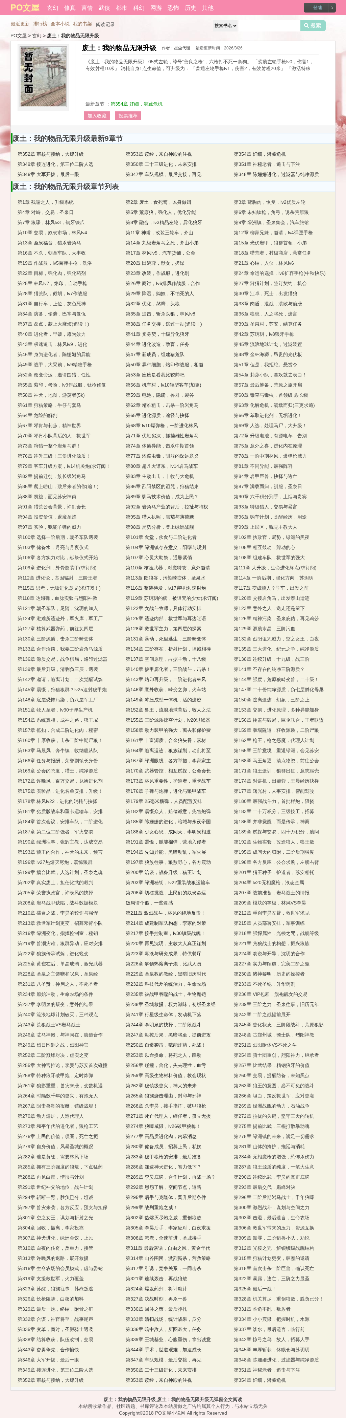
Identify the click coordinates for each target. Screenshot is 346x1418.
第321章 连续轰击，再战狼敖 (156, 1278)
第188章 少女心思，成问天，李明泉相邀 (168, 831)
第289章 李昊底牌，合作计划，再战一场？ (171, 1177)
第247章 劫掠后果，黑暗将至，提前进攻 (168, 1035)
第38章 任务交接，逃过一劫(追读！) (164, 324)
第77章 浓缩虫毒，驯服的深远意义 (162, 456)
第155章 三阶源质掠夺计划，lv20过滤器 (168, 720)
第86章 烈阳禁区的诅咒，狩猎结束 (162, 486)
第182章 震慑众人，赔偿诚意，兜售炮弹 (168, 811)
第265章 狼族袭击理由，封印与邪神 (163, 1095)
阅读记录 (105, 24)
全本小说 (60, 23)
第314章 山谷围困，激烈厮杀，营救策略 (168, 1258)
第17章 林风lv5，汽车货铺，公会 (160, 253)
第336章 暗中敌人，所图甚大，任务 (163, 1329)
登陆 (317, 7)
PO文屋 (18, 35)
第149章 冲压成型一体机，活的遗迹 (163, 699)
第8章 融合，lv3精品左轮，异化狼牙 (164, 222)
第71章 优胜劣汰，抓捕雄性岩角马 (162, 435)
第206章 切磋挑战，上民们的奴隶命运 (166, 892)
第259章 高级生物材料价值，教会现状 (166, 1075)
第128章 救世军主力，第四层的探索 (163, 628)
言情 (87, 7)
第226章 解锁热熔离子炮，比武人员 (163, 963)
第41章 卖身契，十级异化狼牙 (157, 334)
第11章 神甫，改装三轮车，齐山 (159, 232)
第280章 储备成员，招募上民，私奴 (163, 1146)
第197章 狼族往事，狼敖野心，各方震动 (168, 862)
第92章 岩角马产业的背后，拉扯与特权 (167, 506)
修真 (70, 7)
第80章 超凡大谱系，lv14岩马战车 (162, 466)
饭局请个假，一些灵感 (149, 903)
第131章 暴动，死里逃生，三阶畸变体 (166, 638)
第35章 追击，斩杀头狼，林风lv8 (160, 314)
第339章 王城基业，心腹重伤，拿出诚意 (168, 1339)
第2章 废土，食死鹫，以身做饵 (158, 202)
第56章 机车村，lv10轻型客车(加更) (163, 385)
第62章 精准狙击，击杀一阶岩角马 (162, 405)
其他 (208, 7)
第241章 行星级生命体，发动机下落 (163, 1014)
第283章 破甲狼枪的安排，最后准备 (163, 1156)
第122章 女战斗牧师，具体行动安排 (163, 608)
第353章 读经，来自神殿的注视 (159, 154)
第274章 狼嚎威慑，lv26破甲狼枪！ (163, 1126)
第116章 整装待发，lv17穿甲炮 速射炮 (166, 588)
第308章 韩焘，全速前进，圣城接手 (163, 1238)
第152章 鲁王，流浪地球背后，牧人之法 (168, 710)
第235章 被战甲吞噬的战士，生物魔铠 (166, 994)
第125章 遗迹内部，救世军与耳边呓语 (166, 618)
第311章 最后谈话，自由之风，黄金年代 (168, 1248)
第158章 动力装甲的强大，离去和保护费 (168, 730)
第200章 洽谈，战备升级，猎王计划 (163, 872)
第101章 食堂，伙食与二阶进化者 (161, 537)
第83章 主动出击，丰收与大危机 (160, 476)
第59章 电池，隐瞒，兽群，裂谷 (160, 395)
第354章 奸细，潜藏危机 (136, 104)
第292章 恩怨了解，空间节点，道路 (163, 1187)
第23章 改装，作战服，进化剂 (157, 273)
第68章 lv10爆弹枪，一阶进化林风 (162, 425)
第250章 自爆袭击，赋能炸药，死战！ (166, 1045)
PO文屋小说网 (170, 1413)
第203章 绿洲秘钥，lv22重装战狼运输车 (168, 882)
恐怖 (173, 7)
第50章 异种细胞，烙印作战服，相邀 (164, 364)
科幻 (139, 7)
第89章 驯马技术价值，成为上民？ (162, 496)
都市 (121, 7)
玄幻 (52, 7)
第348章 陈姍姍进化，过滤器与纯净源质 (276, 174)
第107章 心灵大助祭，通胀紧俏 (159, 557)
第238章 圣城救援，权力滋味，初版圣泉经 (171, 1004)
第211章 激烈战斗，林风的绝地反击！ (165, 913)
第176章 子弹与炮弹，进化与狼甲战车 (166, 791)
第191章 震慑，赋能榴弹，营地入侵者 (166, 842)
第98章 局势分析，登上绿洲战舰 (160, 527)
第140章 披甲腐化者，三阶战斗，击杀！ (168, 669)
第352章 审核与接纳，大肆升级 (51, 154)
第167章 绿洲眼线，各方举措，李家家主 (168, 760)
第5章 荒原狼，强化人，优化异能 (161, 212)
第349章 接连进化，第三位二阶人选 (55, 164)
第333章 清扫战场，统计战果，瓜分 (163, 1319)
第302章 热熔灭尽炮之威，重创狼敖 (163, 1217)
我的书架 (82, 23)
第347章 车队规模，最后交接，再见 (163, 174)
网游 (156, 7)
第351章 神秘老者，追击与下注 (267, 164)
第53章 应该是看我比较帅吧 (155, 374)
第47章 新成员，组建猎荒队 (155, 354)
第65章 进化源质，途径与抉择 (157, 415)
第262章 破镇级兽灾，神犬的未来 (161, 1085)
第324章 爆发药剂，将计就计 (156, 1288)
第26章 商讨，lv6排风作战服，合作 (163, 283)
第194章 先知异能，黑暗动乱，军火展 (166, 852)
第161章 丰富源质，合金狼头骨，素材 (166, 740)
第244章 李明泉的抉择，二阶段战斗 (163, 1024)
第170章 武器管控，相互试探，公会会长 (168, 770)
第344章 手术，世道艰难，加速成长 (163, 1349)
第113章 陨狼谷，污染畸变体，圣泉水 (165, 578)
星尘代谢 (182, 48)
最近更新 (20, 23)
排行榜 (40, 23)
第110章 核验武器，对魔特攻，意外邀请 (168, 567)
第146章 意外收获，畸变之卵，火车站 (166, 689)
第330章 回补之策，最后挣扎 (156, 1309)
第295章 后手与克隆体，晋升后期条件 (166, 1197)
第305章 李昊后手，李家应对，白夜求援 (168, 1227)
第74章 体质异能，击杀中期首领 (160, 446)
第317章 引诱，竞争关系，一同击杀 (163, 1268)
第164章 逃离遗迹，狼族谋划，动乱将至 (168, 750)
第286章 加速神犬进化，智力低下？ (163, 1167)
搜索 (313, 25)
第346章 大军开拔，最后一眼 (48, 174)
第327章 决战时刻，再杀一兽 (156, 1299)
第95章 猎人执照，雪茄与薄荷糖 (160, 517)
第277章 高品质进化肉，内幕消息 (161, 1136)
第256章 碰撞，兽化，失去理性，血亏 (166, 1065)
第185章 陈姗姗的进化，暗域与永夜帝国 (168, 821)
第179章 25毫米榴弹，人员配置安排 (164, 801)
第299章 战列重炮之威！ (152, 1207)
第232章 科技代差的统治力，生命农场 (166, 984)
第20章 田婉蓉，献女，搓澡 (155, 263)
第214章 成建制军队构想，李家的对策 (166, 923)
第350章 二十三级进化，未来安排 (161, 164)
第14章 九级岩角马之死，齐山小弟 (162, 242)
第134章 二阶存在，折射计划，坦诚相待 (168, 649)
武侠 (104, 7)
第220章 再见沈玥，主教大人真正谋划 (166, 943)
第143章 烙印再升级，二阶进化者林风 (166, 679)
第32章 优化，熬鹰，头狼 (153, 303)
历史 (190, 7)
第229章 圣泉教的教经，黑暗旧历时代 (166, 974)
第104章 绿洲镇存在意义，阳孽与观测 (166, 547)
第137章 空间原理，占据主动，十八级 (166, 659)
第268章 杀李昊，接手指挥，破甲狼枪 (166, 1106)
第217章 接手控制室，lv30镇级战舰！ (165, 933)
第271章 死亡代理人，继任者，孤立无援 (168, 1116)
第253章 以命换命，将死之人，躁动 (163, 1055)
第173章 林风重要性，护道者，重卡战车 (168, 781)
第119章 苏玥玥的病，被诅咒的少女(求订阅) (172, 598)
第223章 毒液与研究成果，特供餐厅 (163, 953)
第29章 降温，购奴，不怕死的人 (160, 293)
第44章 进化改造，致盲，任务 (157, 344)
